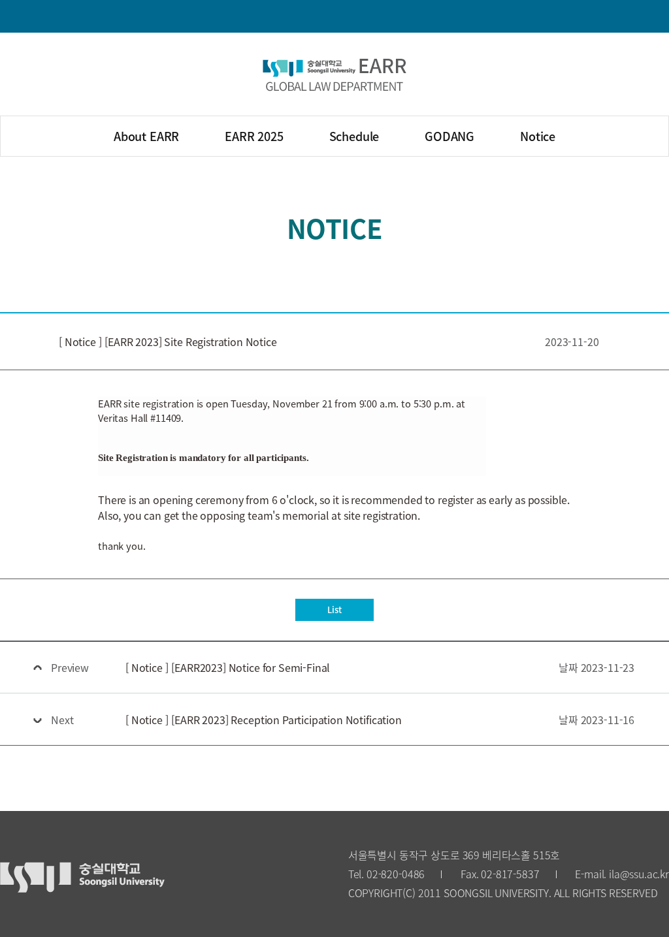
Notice (537, 135)
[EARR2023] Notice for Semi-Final (227, 667)
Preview (70, 667)
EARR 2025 (254, 135)
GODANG (449, 135)
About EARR (146, 135)
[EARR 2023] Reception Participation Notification (263, 719)
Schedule (354, 135)
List (334, 609)
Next (62, 719)
